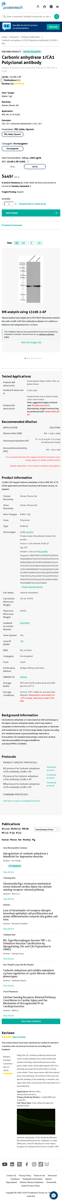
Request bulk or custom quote (32, 204)
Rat (19, 839)
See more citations (31, 1021)
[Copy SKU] (28, 161)
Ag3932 (29, 532)
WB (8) (25, 828)
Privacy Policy (25, 1175)
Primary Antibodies (30, 37)
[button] (54, 1195)
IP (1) (18, 832)
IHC (39, 243)
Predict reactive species (32, 587)
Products (14, 37)
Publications (10, 80)
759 (22, 641)
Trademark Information (32, 1179)
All (17, 243)
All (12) (6, 828)
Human (5, 839)
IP (31, 243)
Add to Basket (12, 213)
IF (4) (12, 832)
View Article (8, 872)
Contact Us (11, 1175)
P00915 (23, 677)
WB (23, 243)
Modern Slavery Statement (32, 1182)
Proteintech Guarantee (12, 225)
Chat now (53, 27)
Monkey (27, 839)
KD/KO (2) (16, 828)
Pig (33, 839)
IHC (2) (5, 832)
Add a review (19, 1037)
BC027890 (43, 551)
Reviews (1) (7, 83)
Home (4, 37)
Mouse (13, 839)
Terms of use (39, 1175)
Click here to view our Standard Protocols (21, 801)
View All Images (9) (31, 342)
